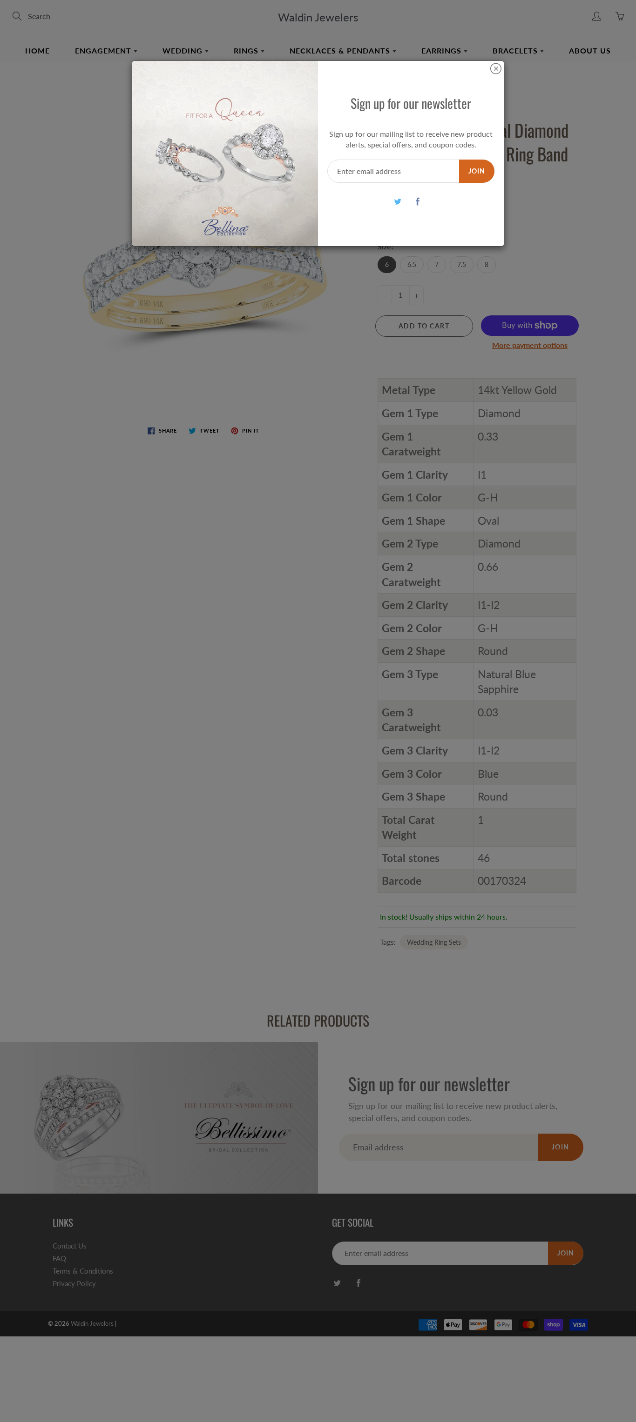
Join (476, 171)
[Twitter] (398, 201)
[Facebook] (418, 201)
